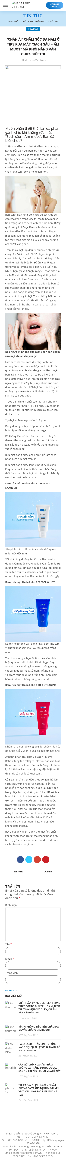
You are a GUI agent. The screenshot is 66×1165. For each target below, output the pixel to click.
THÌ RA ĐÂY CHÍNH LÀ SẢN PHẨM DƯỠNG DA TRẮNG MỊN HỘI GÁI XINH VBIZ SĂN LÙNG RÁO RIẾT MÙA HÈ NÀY (39, 1090)
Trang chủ (12, 21)
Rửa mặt (54, 21)
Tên (8, 944)
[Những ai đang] (33, 716)
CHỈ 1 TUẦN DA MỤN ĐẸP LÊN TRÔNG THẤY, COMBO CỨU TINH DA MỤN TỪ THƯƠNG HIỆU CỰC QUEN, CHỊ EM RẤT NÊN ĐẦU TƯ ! (39, 1007)
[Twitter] (28, 859)
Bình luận (11, 905)
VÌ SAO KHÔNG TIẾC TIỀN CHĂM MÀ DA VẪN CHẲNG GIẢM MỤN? (38, 1028)
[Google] (37, 859)
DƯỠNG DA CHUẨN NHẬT (34, 21)
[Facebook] (20, 859)
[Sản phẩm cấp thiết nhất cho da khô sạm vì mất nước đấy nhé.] (33, 519)
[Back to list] (33, 871)
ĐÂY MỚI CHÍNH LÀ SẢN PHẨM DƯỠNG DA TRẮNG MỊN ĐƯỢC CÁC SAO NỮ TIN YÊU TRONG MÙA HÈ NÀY (39, 1067)
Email (9, 958)
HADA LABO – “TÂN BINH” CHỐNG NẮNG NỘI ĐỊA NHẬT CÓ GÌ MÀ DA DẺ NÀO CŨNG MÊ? (39, 1047)
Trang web (11, 973)
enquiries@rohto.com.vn (27, 1152)
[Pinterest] (45, 859)
